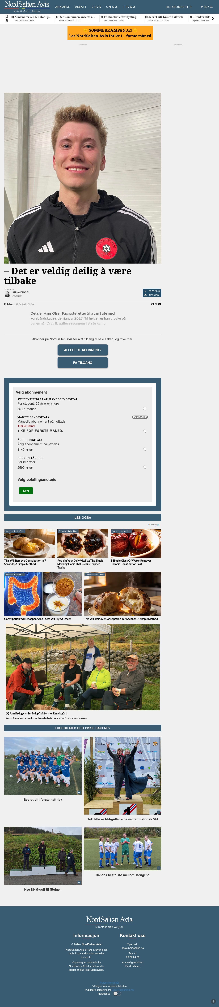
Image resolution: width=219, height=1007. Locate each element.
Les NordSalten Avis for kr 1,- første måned (110, 35)
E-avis (96, 7)
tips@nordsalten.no (133, 948)
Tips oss (129, 7)
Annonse (62, 7)
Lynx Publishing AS (123, 990)
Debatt (81, 7)
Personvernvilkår (109, 982)
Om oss (112, 7)
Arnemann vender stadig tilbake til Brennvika (31, 17)
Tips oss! (154, 295)
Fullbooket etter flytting (120, 17)
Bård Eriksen (132, 966)
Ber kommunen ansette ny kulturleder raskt (76, 17)
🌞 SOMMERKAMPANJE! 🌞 (110, 30)
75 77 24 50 (154, 290)
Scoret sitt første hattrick (165, 17)
